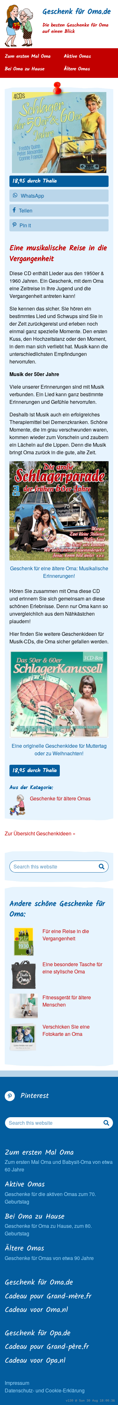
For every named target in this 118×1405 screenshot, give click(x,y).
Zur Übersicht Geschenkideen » (40, 833)
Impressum (17, 1382)
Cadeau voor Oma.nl (36, 1310)
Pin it (25, 225)
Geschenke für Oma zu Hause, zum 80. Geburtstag (48, 1224)
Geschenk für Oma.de (76, 12)
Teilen (25, 210)
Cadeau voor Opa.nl (35, 1361)
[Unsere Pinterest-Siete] (10, 1096)
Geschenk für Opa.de (37, 1333)
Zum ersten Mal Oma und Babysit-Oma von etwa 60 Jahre (59, 1160)
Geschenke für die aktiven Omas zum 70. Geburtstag (50, 1192)
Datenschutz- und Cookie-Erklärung (45, 1390)
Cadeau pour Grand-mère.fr (48, 1297)
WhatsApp (32, 195)
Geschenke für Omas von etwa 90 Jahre (49, 1253)
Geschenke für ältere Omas (60, 798)
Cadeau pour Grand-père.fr (47, 1347)
